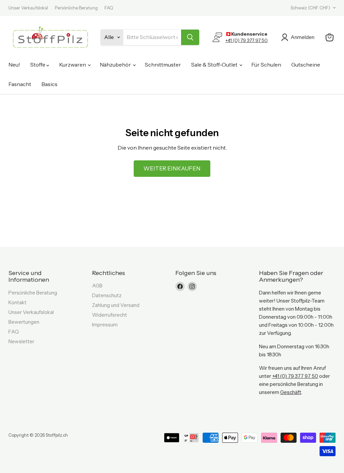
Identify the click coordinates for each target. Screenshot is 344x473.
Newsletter (21, 341)
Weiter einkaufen (172, 168)
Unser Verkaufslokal (28, 7)
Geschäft (290, 392)
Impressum (105, 324)
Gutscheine (305, 64)
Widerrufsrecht (109, 315)
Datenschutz (107, 295)
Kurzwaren (73, 64)
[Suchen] (190, 37)
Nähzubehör (116, 64)
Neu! (14, 64)
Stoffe (38, 64)
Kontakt (17, 302)
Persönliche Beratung (76, 7)
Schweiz (310, 7)
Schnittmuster (163, 64)
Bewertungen (23, 322)
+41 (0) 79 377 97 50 (246, 40)
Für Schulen (266, 64)
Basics (49, 84)
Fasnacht (19, 84)
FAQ (108, 7)
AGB (97, 285)
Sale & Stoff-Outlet (215, 64)
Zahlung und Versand (115, 305)
